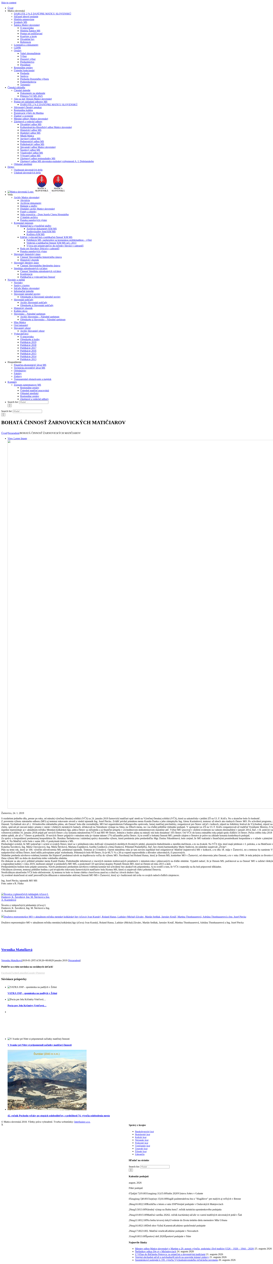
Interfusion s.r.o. (82, 1121)
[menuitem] (10, 8)
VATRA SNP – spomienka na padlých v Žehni (32, 993)
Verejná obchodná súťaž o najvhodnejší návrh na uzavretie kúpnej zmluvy (172, 1257)
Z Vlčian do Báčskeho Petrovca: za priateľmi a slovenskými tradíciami (170, 1254)
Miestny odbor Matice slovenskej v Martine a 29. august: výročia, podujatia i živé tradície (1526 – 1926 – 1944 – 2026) (194, 1248)
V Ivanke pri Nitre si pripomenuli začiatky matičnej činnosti (40, 1045)
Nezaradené (74, 960)
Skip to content (8, 2)
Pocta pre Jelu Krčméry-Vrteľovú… (27, 1005)
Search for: (13, 402)
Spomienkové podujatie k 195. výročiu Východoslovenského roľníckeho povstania (176, 1260)
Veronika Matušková (16, 950)
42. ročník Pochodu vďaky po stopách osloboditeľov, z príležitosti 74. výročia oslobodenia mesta (59, 1115)
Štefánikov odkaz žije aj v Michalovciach (155, 1251)
